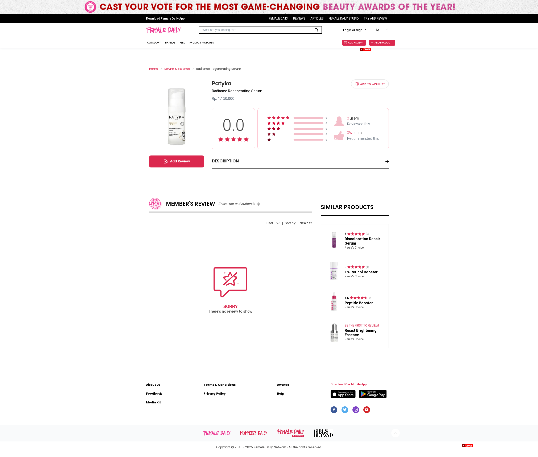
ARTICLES (317, 18)
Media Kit (153, 402)
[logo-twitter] (345, 411)
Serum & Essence (177, 69)
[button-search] (316, 30)
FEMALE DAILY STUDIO (344, 18)
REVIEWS (299, 18)
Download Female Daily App (165, 18)
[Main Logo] (163, 30)
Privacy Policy (215, 393)
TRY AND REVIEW (375, 18)
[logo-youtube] (366, 411)
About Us (153, 385)
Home (153, 69)
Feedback (154, 393)
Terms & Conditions (220, 385)
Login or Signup (355, 30)
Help (280, 393)
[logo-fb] (334, 411)
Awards (283, 385)
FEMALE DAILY (278, 18)
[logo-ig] (355, 411)
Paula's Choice (354, 247)
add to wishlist (372, 84)
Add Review (180, 161)
